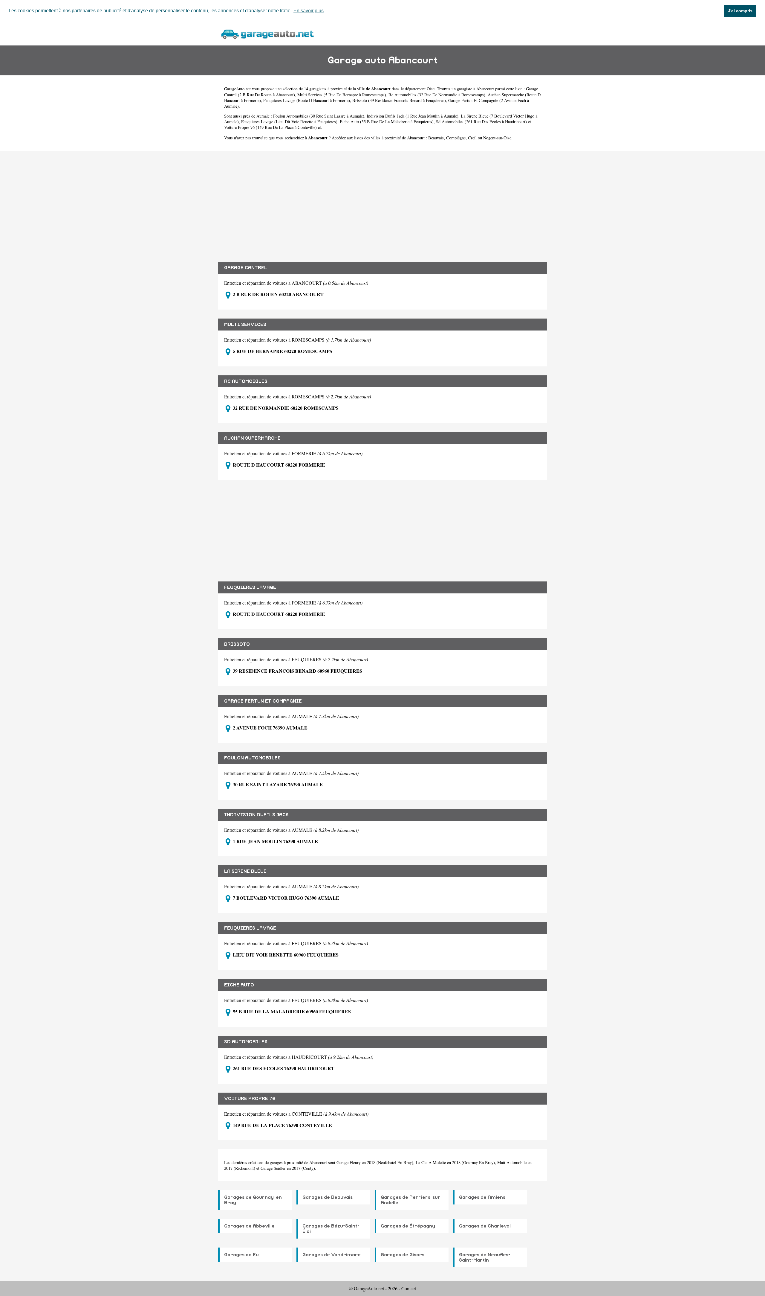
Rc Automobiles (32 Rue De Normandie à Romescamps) (436, 95)
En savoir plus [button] (308, 10)
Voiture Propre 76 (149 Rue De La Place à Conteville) (270, 127)
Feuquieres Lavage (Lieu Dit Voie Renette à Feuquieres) (289, 121)
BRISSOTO (237, 644)
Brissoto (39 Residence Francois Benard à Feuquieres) (399, 100)
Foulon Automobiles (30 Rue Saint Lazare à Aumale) (318, 116)
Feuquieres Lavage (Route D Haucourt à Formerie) (306, 100)
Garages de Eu (241, 1254)
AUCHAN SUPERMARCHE (252, 438)
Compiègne (456, 138)
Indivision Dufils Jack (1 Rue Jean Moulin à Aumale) (412, 116)
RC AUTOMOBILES (245, 381)
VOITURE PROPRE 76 (250, 1098)
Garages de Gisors (402, 1254)
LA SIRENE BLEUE (245, 871)
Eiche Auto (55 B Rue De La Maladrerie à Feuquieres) (387, 121)
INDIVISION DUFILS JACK (256, 814)
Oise (430, 89)
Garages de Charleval (485, 1226)
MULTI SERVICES (245, 324)
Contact (408, 1288)
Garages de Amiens (482, 1197)
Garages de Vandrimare (331, 1254)
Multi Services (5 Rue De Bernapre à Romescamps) (341, 95)
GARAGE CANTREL (245, 267)
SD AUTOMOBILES (245, 1041)
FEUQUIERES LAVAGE (250, 587)
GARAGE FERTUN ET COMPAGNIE (263, 701)
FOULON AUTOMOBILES (252, 758)
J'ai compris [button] (740, 10)
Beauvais (436, 138)
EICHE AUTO (239, 985)
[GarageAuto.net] (267, 33)
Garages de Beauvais (327, 1197)
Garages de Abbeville (249, 1226)
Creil (472, 138)
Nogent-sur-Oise (497, 138)
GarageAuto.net (237, 89)
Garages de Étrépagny (408, 1226)
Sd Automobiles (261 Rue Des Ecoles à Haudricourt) (481, 121)
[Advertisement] (382, 202)
